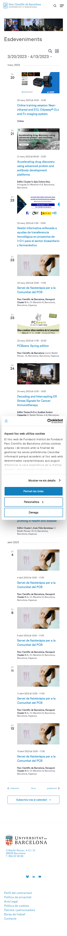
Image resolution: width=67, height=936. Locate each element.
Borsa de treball (14, 914)
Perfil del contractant (18, 893)
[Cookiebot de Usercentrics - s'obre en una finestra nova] (48, 421)
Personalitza (31, 501)
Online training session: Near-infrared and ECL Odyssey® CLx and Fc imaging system (38, 110)
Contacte (10, 918)
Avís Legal (11, 901)
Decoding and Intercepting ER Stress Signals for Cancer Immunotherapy (37, 401)
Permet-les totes (33, 491)
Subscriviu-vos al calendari (31, 799)
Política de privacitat (17, 897)
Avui (33, 788)
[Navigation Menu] (62, 5)
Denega (33, 512)
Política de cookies (16, 905)
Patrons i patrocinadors (19, 910)
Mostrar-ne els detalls (42, 480)
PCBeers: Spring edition (33, 345)
